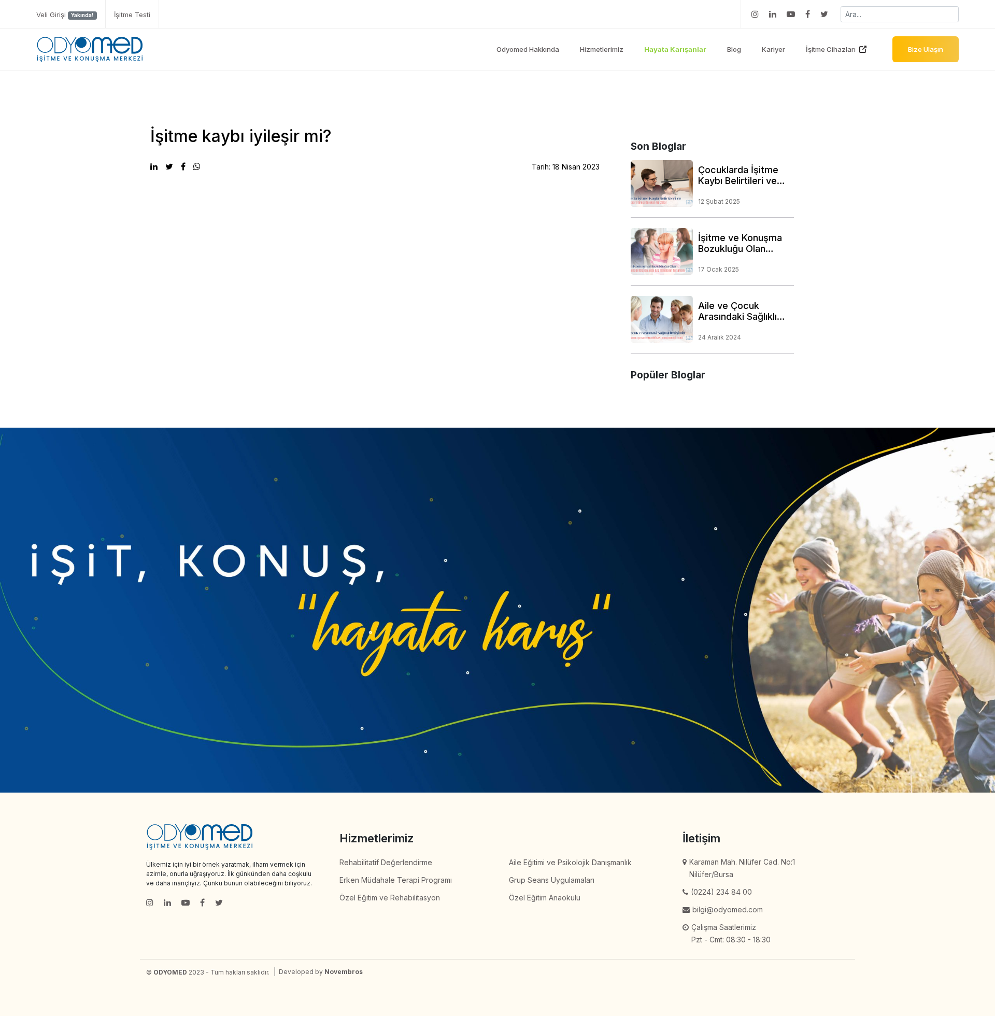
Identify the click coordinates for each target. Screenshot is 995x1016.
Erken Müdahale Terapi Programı (395, 880)
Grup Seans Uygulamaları (551, 880)
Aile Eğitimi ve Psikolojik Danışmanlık (570, 862)
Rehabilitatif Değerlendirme (385, 862)
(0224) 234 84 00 (721, 891)
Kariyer (773, 49)
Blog (734, 49)
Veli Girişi (64, 14)
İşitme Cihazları (831, 49)
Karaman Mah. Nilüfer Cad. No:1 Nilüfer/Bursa (742, 868)
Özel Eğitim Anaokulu (544, 897)
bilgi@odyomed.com (727, 909)
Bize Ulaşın (925, 49)
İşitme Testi (132, 14)
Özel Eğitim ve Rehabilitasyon (389, 897)
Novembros (343, 972)
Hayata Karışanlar (675, 49)
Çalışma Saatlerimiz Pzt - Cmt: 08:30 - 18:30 (731, 933)
